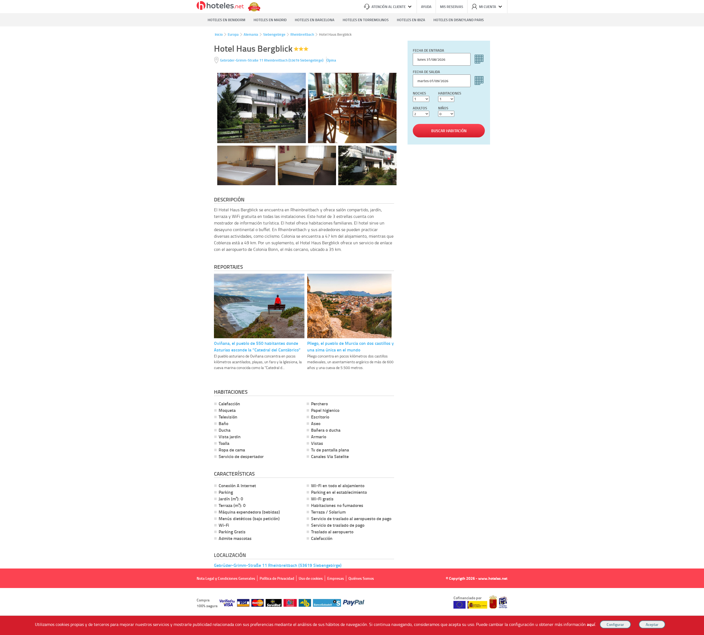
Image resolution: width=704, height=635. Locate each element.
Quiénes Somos (361, 578)
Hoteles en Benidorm (226, 19)
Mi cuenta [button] (487, 6)
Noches (419, 93)
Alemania (251, 34)
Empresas (335, 578)
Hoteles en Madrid (270, 19)
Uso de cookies (311, 578)
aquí (591, 624)
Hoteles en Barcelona (314, 19)
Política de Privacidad (277, 578)
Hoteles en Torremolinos (366, 19)
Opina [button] (331, 60)
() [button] (272, 60)
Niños (443, 108)
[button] (352, 317)
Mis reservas (451, 6)
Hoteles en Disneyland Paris (458, 19)
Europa (233, 34)
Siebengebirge (274, 34)
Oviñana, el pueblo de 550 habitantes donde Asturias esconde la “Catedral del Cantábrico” (257, 346)
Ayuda (426, 6)
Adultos (420, 108)
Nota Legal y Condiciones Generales (226, 578)
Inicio (219, 34)
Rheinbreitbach (302, 34)
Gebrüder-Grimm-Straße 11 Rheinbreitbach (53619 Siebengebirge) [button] (278, 565)
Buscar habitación (449, 131)
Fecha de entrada (428, 50)
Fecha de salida (426, 71)
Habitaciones (449, 93)
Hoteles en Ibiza (411, 19)
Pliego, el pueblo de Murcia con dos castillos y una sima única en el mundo (350, 346)
